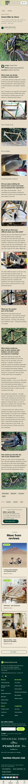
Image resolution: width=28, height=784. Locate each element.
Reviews (10, 10)
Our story (17, 709)
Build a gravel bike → (10, 521)
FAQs (2, 715)
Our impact (17, 682)
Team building (18, 712)
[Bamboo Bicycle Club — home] (5, 3)
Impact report (18, 685)
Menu (25, 2)
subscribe (20, 729)
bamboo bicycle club (14, 757)
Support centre (5, 709)
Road (2, 690)
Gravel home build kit (17, 68)
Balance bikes (4, 699)
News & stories (18, 698)
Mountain (3, 696)
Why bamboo (18, 695)
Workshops (4, 703)
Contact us (4, 712)
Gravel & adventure (6, 693)
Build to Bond (18, 689)
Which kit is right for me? (5, 686)
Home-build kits (5, 682)
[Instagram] (2, 676)
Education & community (21, 692)
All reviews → (14, 652)
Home (3, 10)
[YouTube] (5, 676)
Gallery (16, 715)
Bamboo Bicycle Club (10, 662)
